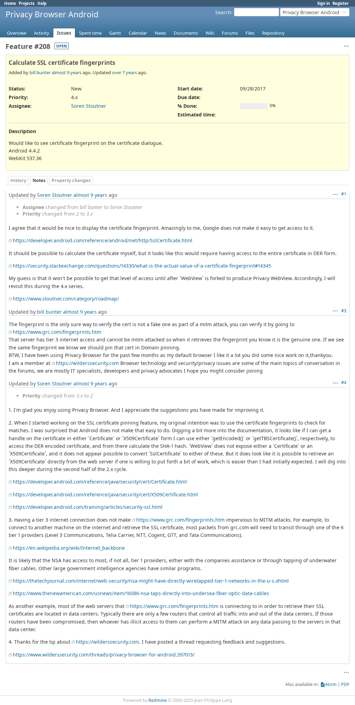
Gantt (115, 33)
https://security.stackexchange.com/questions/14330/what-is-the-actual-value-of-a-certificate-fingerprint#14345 (142, 265)
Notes (39, 180)
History (18, 180)
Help (41, 3)
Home (10, 3)
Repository (273, 33)
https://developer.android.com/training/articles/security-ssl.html (88, 507)
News (160, 33)
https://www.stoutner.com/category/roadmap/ (66, 298)
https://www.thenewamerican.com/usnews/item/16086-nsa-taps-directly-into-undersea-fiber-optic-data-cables (141, 593)
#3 (343, 311)
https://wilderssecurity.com (87, 363)
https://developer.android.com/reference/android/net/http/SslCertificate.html (102, 240)
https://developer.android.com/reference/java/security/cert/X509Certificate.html (105, 494)
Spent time (90, 33)
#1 (343, 194)
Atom (331, 684)
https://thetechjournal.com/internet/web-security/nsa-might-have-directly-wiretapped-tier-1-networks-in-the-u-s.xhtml (151, 580)
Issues (64, 33)
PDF (345, 684)
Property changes (71, 180)
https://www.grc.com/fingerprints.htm (57, 332)
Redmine (157, 700)
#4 (343, 382)
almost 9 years (66, 72)
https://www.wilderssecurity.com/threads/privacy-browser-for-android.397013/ (103, 654)
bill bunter (40, 72)
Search (223, 12)
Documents (186, 33)
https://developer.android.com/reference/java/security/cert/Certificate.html (100, 481)
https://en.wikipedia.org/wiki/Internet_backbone (69, 548)
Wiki (210, 33)
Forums (230, 33)
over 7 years (124, 72)
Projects (27, 3)
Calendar (138, 33)
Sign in (323, 3)
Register (340, 3)
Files (249, 33)
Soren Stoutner (88, 106)
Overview (16, 33)
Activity (41, 33)
